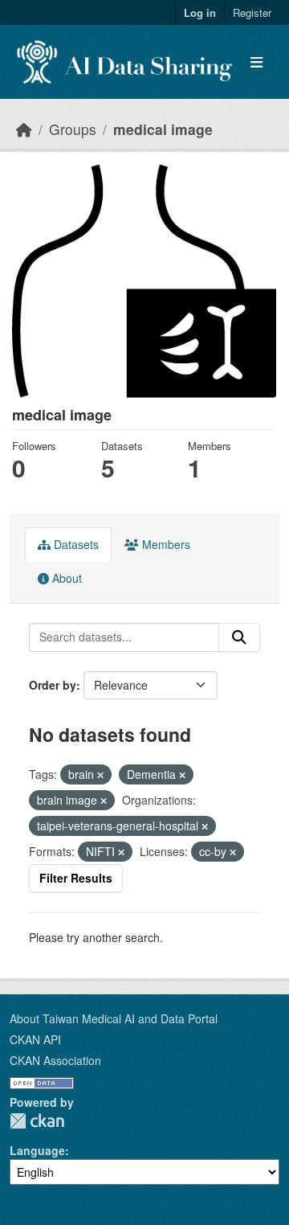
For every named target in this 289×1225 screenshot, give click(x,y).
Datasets (75, 544)
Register (252, 12)
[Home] (24, 129)
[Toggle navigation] (256, 62)
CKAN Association (55, 1060)
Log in (200, 12)
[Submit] (239, 637)
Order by (52, 685)
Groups (72, 129)
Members (164, 544)
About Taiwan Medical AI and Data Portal (114, 1018)
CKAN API (35, 1039)
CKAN (37, 1120)
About (65, 578)
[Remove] (100, 774)
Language (37, 1150)
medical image (163, 129)
